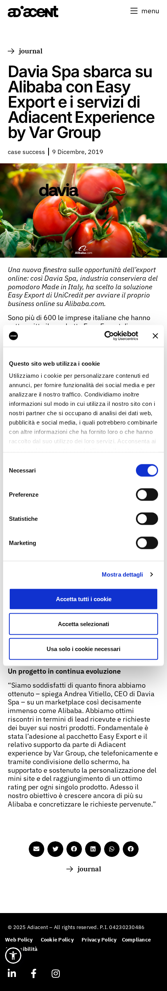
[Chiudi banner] (155, 335)
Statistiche (23, 518)
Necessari (22, 470)
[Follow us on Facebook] (33, 973)
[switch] (147, 494)
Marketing (22, 542)
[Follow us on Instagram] (55, 973)
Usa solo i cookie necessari (83, 648)
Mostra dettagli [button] (122, 574)
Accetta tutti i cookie (83, 598)
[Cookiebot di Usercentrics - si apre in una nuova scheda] (105, 336)
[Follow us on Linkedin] (12, 973)
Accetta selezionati (83, 623)
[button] (144, 11)
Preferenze (23, 494)
